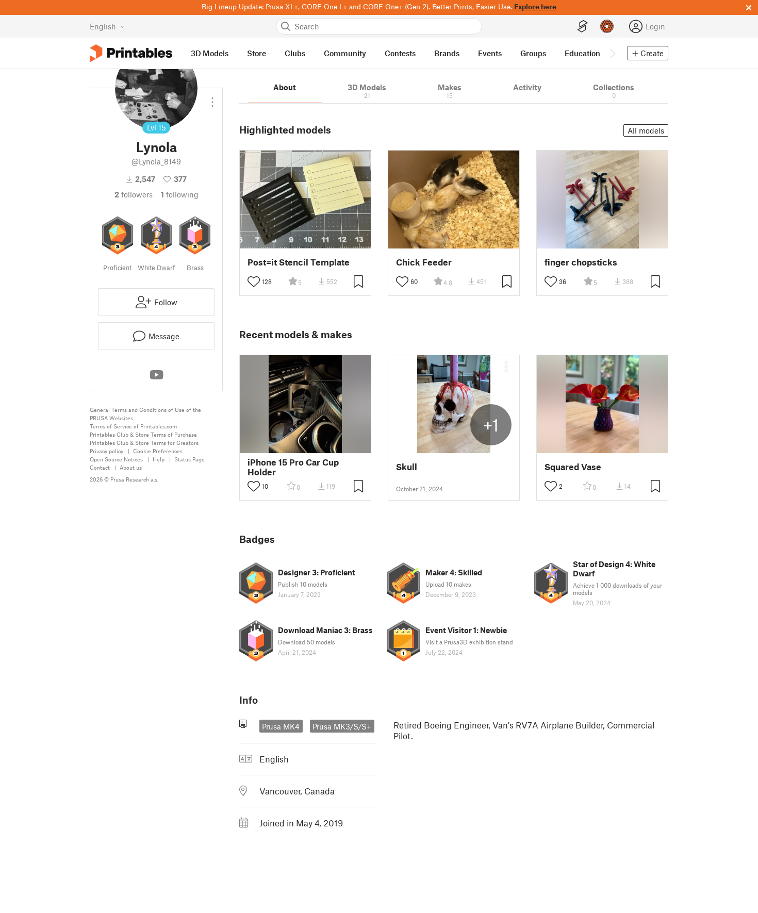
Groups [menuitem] (533, 53)
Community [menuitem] (345, 53)
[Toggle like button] (254, 281)
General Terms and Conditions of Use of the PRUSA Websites (145, 413)
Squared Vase (573, 467)
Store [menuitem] (256, 53)
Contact (100, 467)
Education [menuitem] (582, 53)
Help (158, 459)
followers (133, 194)
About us (131, 467)
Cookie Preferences (158, 450)
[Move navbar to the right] (612, 53)
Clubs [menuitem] (295, 53)
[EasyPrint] (582, 27)
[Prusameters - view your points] (607, 26)
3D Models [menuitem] (209, 53)
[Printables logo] (131, 53)
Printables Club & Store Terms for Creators (144, 442)
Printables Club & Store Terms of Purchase (143, 434)
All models (646, 130)
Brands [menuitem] (446, 53)
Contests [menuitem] (400, 53)
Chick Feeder (424, 262)
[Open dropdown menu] (212, 98)
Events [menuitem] (490, 53)
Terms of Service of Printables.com (133, 426)
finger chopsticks (581, 262)
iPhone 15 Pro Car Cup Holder (293, 467)
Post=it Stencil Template (299, 262)
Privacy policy (106, 450)
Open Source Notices (116, 459)
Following (180, 194)
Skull (406, 467)
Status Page (189, 459)
